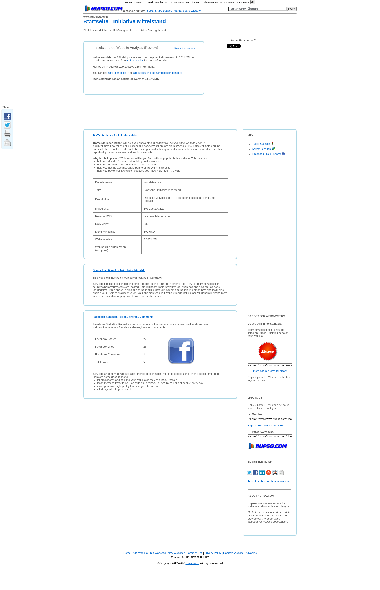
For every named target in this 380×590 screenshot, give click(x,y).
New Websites (176, 553)
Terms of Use (195, 553)
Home (127, 553)
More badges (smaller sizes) (270, 371)
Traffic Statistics (261, 143)
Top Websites (158, 553)
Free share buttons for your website (269, 481)
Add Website (140, 553)
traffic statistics (135, 60)
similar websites (117, 72)
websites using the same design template (158, 72)
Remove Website (233, 553)
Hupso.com (192, 563)
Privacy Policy (213, 553)
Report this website (184, 48)
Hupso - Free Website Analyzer (266, 425)
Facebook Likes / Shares (267, 154)
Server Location (262, 149)
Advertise (251, 553)
